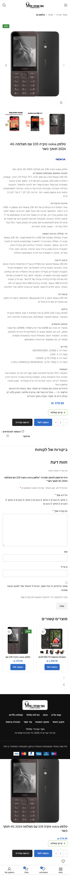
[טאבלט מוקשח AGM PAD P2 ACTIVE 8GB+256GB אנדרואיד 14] (52, 641)
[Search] (4, 5)
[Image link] (35, 704)
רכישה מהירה (22, 422)
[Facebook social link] (21, 437)
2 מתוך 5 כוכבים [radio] (41, 500)
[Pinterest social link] (15, 437)
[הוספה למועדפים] (43, 632)
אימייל (64, 567)
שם (65, 551)
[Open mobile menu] (65, 5)
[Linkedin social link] (12, 437)
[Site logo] (35, 5)
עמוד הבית (61, 14)
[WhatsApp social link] (7, 436)
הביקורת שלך (59, 511)
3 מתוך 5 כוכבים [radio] (24, 500)
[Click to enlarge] (61, 103)
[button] (64, 65)
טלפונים (40, 14)
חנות (50, 14)
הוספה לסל (43, 422)
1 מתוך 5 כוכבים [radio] (59, 500)
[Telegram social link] (4, 437)
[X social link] (18, 437)
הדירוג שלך (61, 495)
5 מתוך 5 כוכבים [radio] (51, 503)
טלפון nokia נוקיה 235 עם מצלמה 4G (18, 658)
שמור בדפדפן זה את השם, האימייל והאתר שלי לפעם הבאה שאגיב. (37, 588)
